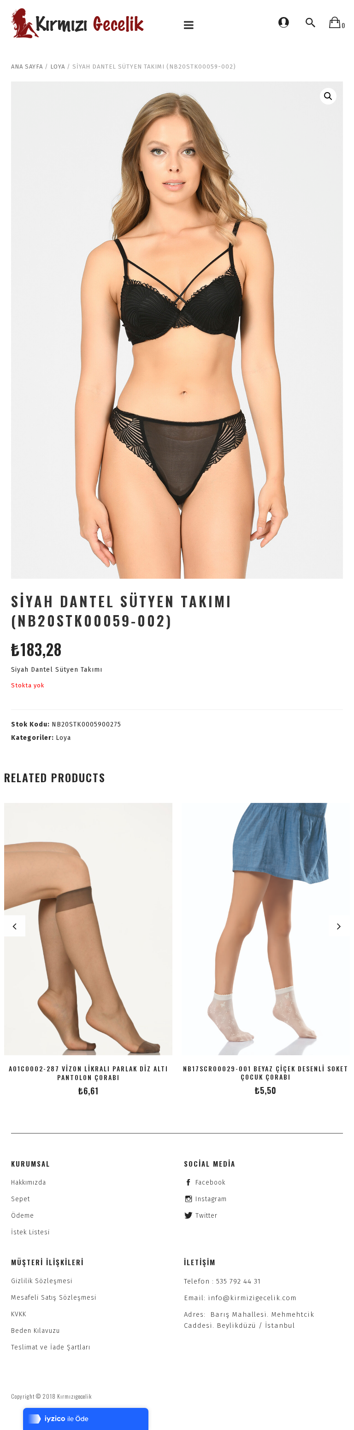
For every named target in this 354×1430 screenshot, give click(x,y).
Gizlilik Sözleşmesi (41, 1281)
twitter (206, 1216)
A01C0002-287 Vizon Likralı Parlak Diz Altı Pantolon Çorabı (88, 1073)
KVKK (18, 1314)
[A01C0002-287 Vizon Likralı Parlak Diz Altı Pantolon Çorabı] (88, 929)
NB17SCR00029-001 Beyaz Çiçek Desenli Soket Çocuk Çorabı (265, 1073)
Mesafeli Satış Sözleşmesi (53, 1298)
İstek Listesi (30, 1232)
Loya (57, 66)
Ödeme (22, 1216)
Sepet (20, 1199)
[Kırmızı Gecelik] (79, 23)
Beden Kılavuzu (35, 1331)
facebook (210, 1182)
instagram (211, 1199)
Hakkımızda (28, 1182)
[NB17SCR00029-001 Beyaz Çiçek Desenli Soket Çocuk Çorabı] (266, 929)
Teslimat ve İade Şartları (50, 1347)
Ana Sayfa (27, 66)
